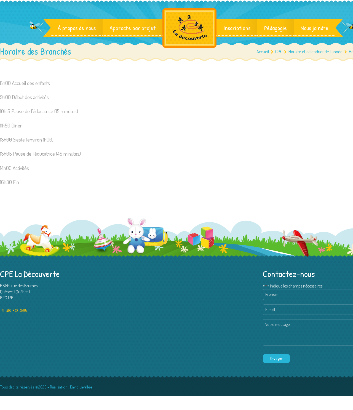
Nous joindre (314, 28)
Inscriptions (236, 28)
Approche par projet (132, 28)
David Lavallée (81, 387)
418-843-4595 (16, 310)
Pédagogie (275, 28)
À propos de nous (77, 28)
